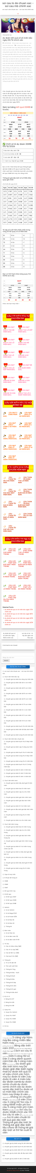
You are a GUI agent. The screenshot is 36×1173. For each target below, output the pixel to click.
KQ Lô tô (7, 996)
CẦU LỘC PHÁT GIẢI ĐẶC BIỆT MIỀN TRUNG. (9, 563)
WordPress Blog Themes (13, 1170)
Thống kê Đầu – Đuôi (12, 972)
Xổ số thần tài (10, 933)
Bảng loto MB (10, 1005)
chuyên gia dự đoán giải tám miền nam (19, 797)
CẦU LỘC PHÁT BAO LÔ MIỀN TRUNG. (9, 587)
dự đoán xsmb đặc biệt (21, 65)
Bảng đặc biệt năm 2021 (25, 47)
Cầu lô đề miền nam (11, 780)
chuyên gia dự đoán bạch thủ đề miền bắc (19, 726)
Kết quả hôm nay (10, 891)
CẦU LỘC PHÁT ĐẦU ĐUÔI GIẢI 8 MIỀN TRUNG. (25, 563)
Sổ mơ (6, 1026)
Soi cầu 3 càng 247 (16, 70)
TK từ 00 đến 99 (11, 963)
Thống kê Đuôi (10, 976)
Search (6, 660)
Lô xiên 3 (22, 68)
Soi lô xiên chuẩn (12, 77)
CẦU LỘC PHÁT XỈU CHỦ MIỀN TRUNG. (9, 551)
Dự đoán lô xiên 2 (14, 59)
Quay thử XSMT (11, 1015)
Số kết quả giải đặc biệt (16, 1118)
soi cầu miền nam (26, 1115)
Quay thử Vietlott (11, 1012)
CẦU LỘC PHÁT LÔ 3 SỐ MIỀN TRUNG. (24, 587)
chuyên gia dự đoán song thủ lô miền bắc (19, 761)
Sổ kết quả (7, 894)
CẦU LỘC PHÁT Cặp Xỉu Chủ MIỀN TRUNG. (9, 598)
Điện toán (7, 930)
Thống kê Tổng (10, 969)
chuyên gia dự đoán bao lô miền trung (18, 827)
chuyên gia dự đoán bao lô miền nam (18, 788)
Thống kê (9, 926)
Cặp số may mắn (9, 874)
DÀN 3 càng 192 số (20, 50)
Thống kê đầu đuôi (12, 992)
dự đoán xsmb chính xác (22, 63)
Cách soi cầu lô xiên (9, 50)
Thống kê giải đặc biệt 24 (17, 1122)
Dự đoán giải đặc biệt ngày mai (18, 1069)
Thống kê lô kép (11, 982)
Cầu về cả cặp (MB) (12, 949)
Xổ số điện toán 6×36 (12, 940)
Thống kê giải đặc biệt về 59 (11, 81)
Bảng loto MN (10, 1002)
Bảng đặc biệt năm (9, 1046)
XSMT (6, 887)
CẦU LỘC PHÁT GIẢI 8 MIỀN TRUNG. (9, 575)
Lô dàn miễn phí (12, 1100)
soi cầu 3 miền (14, 1110)
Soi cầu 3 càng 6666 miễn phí (17, 1103)
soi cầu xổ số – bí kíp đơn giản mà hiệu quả (27, 636)
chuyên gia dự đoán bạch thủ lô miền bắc (19, 752)
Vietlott (6, 907)
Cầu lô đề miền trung (11, 824)
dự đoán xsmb (10, 63)
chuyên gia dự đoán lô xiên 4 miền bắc (18, 776)
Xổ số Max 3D (10, 920)
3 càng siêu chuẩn (7, 1038)
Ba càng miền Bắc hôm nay (17, 1041)
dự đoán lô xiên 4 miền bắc (17, 1078)
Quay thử (7, 1009)
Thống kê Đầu (10, 979)
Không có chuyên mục (12, 68)
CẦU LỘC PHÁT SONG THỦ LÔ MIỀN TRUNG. (25, 551)
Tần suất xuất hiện (12, 966)
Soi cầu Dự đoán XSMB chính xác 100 (13, 74)
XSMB (6, 881)
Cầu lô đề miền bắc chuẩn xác (14, 739)
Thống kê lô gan (11, 989)
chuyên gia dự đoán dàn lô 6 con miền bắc (18, 1150)
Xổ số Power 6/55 (11, 916)
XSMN (6, 884)
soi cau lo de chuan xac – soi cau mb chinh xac (18, 5)
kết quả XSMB (23, 107)
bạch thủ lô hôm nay (20, 1043)
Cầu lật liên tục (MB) (12, 953)
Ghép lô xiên (21, 1094)
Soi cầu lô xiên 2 (12, 1114)
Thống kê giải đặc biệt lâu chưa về (22, 79)
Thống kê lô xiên (11, 986)
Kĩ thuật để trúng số (10, 878)
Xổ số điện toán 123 (12, 936)
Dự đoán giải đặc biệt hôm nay (12, 54)
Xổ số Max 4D (10, 923)
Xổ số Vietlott (10, 910)
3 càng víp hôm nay (22, 45)
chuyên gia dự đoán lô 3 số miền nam (18, 806)
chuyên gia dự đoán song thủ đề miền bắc (19, 735)
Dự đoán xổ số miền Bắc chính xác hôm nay (18, 1092)
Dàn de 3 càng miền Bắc (24, 52)
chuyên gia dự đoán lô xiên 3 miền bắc (18, 773)
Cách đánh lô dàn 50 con (14, 1054)
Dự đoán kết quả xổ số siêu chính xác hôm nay (17, 1074)
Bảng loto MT (10, 999)
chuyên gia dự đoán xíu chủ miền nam (18, 820)
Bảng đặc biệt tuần (19, 1048)
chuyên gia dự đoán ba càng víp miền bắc (19, 679)
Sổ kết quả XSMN (11, 900)
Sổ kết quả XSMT (11, 897)
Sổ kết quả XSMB (11, 903)
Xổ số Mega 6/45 (11, 913)
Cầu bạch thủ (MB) (12, 956)
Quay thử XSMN (11, 1019)
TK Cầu (6, 944)
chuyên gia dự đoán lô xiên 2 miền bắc (18, 770)
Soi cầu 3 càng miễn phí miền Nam (22, 72)
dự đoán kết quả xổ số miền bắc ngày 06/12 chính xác (9, 636)
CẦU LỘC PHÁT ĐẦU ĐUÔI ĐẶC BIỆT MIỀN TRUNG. (24, 575)
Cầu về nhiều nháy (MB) (13, 946)
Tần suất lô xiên (22, 77)
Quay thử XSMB (11, 1022)
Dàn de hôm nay (11, 1064)
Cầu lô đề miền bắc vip (11, 677)
